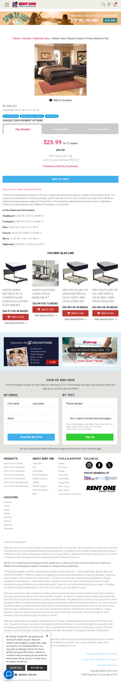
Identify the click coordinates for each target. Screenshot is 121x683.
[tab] (23, 129)
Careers (36, 482)
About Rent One (43, 458)
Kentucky (8, 517)
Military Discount (40, 478)
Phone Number (74, 403)
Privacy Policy (71, 449)
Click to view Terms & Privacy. (78, 429)
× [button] (47, 636)
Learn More (37, 463)
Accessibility (63, 478)
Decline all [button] (37, 667)
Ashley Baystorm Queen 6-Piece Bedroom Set (43, 293)
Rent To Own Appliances (14, 471)
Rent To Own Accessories (15, 478)
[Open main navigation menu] (7, 5)
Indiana (7, 509)
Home (16, 38)
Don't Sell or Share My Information (100, 659)
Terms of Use (63, 486)
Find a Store (109, 4)
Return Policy (63, 490)
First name (13, 403)
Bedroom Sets (42, 38)
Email (11, 418)
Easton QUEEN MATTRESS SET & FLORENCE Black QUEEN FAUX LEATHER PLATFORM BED (15, 297)
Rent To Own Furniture (13, 463)
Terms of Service (89, 449)
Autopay (61, 471)
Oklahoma (8, 525)
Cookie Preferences (107, 665)
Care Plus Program (41, 490)
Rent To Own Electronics (14, 475)
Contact (61, 463)
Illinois (6, 506)
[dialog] (26, 656)
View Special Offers (14, 323)
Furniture (26, 38)
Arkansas (8, 502)
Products (10, 458)
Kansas (7, 513)
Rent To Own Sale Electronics (16, 482)
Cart (116, 3)
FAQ (34, 467)
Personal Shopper (40, 475)
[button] (26, 675)
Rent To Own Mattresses (14, 467)
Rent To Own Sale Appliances (16, 486)
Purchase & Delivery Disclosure (60, 166)
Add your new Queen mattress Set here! (22, 189)
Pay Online (62, 467)
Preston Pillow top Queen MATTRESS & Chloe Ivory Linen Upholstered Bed (75, 295)
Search (103, 4)
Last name (38, 403)
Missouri (7, 521)
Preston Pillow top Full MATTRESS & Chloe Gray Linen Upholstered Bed (105, 295)
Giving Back (38, 471)
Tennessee (8, 528)
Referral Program (40, 486)
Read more (22, 661)
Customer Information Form (69, 494)
